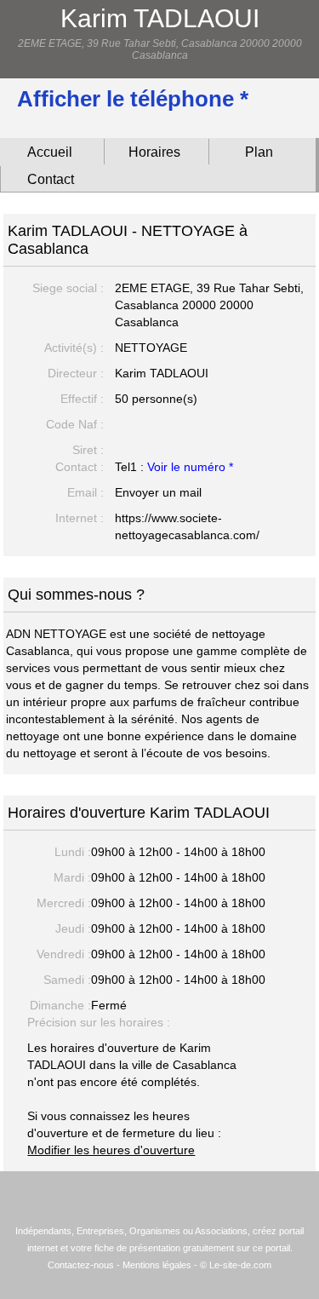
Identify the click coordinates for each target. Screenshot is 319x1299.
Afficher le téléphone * (132, 99)
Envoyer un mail (158, 492)
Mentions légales (156, 1265)
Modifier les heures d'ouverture (111, 1150)
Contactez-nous (81, 1265)
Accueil (49, 152)
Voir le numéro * (190, 467)
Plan (259, 152)
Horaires (154, 152)
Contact (50, 179)
